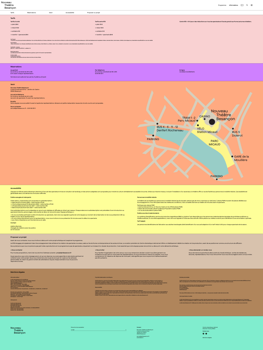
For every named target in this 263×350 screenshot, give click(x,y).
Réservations (31, 12)
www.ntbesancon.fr (187, 299)
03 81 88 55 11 (140, 337)
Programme (222, 5)
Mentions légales (207, 337)
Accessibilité (70, 12)
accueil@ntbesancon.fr (18, 108)
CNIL (228, 292)
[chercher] (247, 5)
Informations (233, 5)
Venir (51, 12)
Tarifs (12, 12)
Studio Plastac (29, 295)
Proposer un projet (93, 12)
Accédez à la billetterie (187, 72)
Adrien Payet (20, 296)
